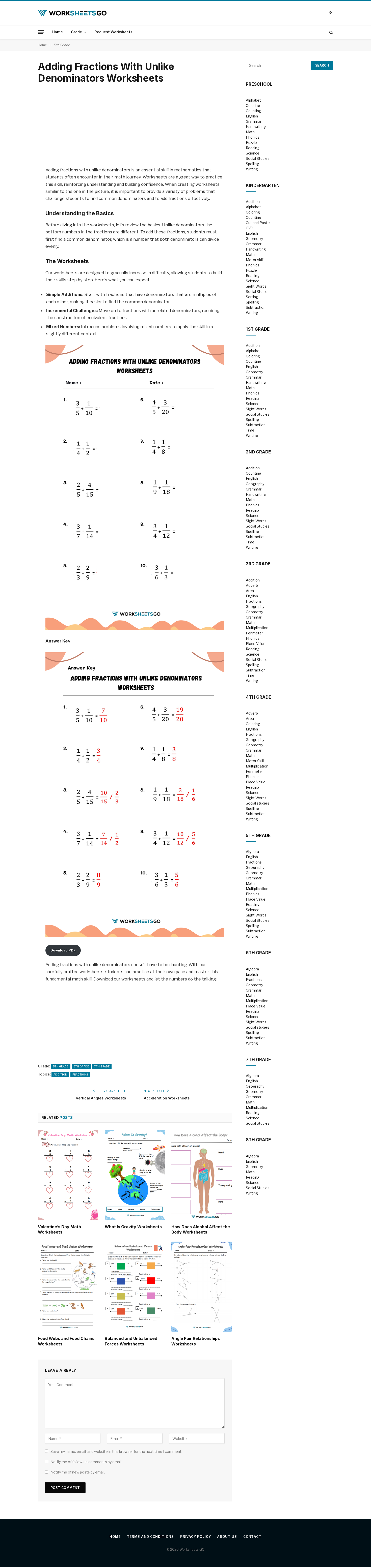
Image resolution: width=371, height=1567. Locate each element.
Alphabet (253, 100)
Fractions (80, 1074)
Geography (255, 484)
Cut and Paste (258, 223)
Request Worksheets (113, 32)
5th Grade (60, 1066)
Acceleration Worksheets (167, 1098)
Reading (252, 148)
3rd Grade (258, 563)
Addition (60, 1074)
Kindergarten (263, 185)
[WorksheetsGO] (72, 13)
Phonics (252, 137)
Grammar (253, 121)
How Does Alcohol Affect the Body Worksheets (200, 1229)
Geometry (254, 238)
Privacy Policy (195, 1536)
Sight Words (256, 286)
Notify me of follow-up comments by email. (86, 1462)
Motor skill (254, 260)
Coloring (253, 105)
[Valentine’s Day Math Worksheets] (68, 1175)
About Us (227, 1536)
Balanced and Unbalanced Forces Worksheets (131, 1341)
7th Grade (102, 1066)
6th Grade (81, 1066)
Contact (252, 1536)
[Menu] (41, 32)
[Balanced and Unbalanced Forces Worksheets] (135, 1287)
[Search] (330, 32)
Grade (76, 32)
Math (250, 132)
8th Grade (258, 1139)
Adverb (252, 585)
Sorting (252, 297)
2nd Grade (258, 451)
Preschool (259, 84)
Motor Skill (255, 761)
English (252, 116)
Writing (252, 169)
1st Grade (258, 329)
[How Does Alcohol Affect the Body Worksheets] (201, 1175)
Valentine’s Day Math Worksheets (59, 1229)
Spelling (252, 164)
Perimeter (254, 633)
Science (252, 153)
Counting (253, 111)
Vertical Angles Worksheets (101, 1098)
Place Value (256, 643)
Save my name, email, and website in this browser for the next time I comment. (116, 1451)
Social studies (257, 803)
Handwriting (256, 127)
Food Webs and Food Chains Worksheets (66, 1341)
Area (250, 591)
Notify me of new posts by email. (77, 1472)
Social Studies (258, 158)
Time (250, 430)
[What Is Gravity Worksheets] (135, 1175)
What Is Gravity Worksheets (133, 1226)
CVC (249, 228)
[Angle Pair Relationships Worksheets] (201, 1287)
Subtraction (256, 307)
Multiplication (257, 628)
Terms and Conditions (150, 1536)
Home (57, 32)
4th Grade (258, 697)
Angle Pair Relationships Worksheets (195, 1341)
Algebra (252, 851)
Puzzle (251, 142)
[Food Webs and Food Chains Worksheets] (68, 1287)
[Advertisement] (135, 125)
